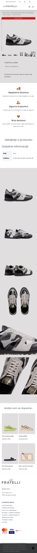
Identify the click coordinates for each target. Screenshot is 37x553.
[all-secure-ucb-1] (18, 531)
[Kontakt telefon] (29, 2)
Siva (14, 153)
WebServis (23, 543)
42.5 (18, 158)
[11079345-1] (27, 418)
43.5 (24, 158)
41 (13, 158)
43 (21, 158)
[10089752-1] (10, 448)
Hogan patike (23, 436)
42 (16, 158)
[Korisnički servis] (19, 2)
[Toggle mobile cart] (29, 7)
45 (32, 158)
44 (27, 158)
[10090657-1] (10, 418)
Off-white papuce (7, 466)
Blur (19, 543)
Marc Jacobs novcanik (26, 466)
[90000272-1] (27, 448)
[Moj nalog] (24, 2)
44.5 (29, 158)
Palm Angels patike (8, 436)
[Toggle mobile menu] (33, 7)
